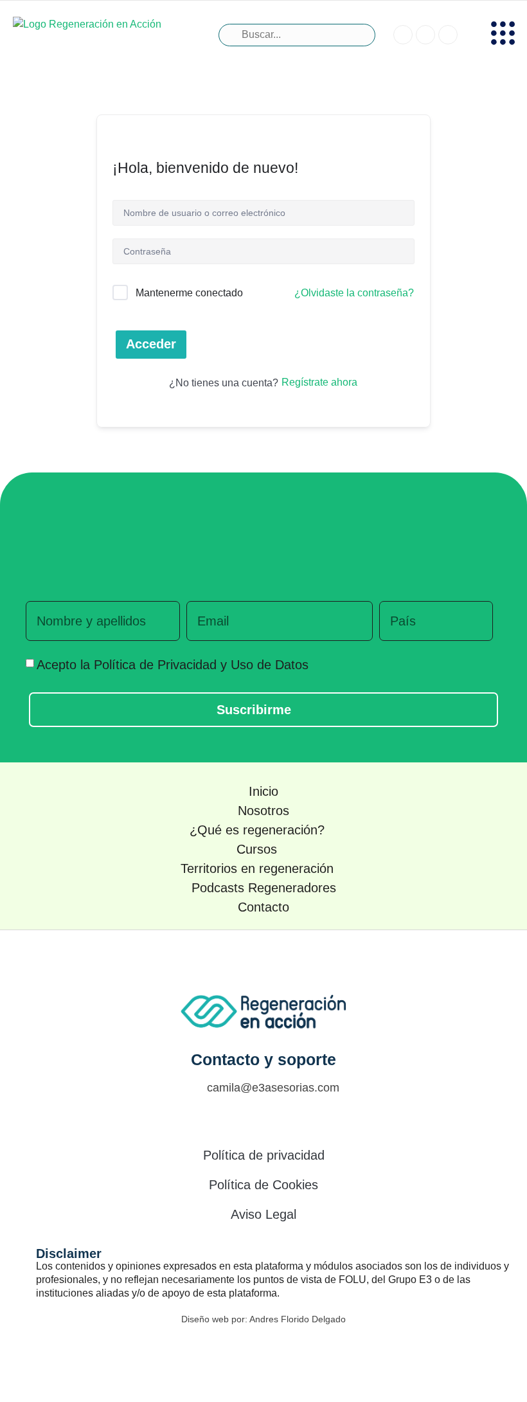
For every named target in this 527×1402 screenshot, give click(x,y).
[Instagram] (263, 1350)
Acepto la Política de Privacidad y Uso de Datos (172, 665)
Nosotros (263, 811)
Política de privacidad (264, 1155)
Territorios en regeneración (257, 868)
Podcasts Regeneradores (264, 888)
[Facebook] (234, 1350)
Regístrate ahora (319, 382)
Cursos (257, 849)
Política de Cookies (263, 1185)
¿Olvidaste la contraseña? (354, 292)
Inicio (263, 791)
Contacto (263, 907)
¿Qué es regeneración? (257, 830)
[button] (503, 35)
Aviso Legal (263, 1214)
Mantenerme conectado (189, 292)
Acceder (151, 344)
